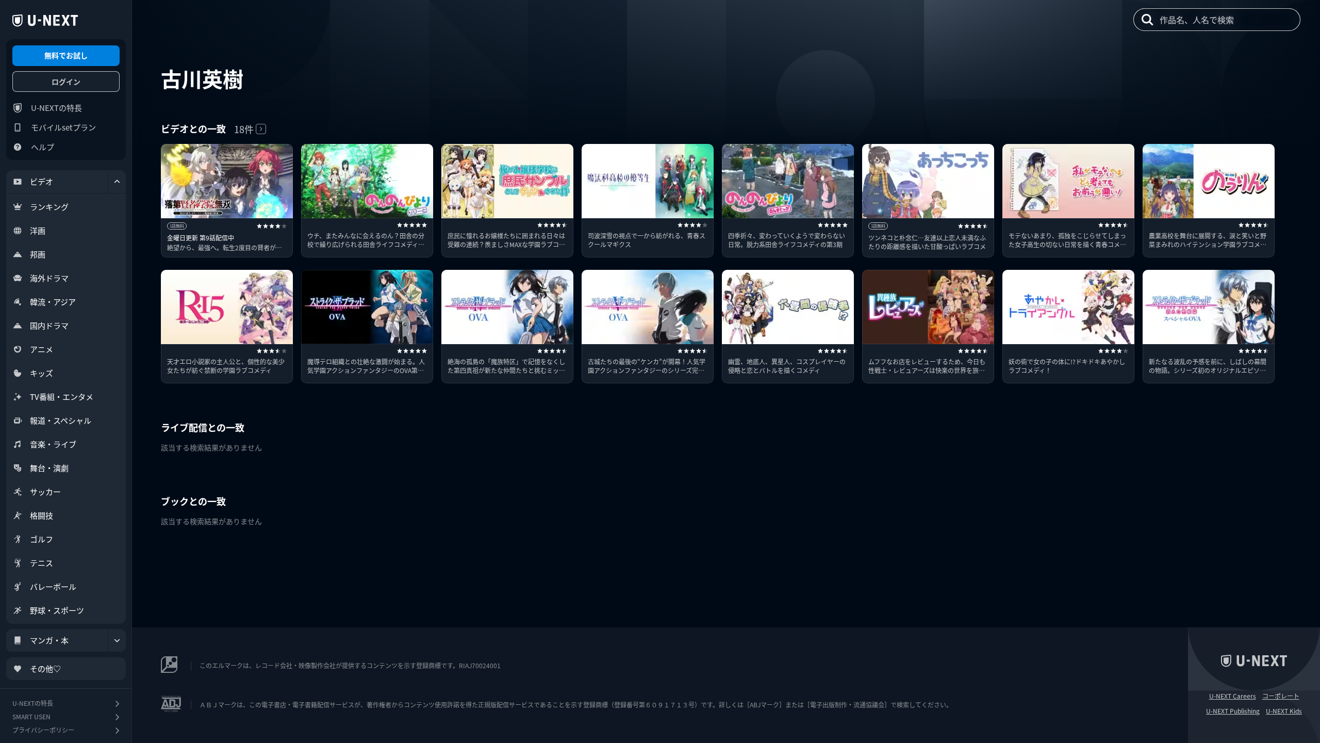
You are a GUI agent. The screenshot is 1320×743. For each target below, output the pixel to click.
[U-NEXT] (45, 20)
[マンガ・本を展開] (117, 640)
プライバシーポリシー (43, 729)
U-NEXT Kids (1284, 711)
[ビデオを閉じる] (117, 181)
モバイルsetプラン (63, 127)
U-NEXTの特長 (56, 107)
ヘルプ (42, 146)
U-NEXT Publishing (1233, 711)
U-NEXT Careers (1232, 696)
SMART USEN (31, 716)
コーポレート (1280, 696)
